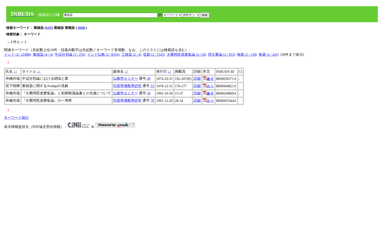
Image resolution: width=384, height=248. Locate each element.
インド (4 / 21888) (17, 54)
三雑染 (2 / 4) (131, 54)
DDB (82, 28)
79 (152, 100)
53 (152, 86)
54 (148, 93)
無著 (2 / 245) (269, 54)
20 (148, 78)
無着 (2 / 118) (247, 54)
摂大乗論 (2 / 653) (221, 54)
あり (210, 86)
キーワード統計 (16, 117)
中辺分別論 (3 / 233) (70, 54)
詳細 (197, 78)
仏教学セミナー (125, 78)
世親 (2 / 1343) (154, 54)
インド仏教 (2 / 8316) (103, 54)
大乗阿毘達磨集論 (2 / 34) (186, 54)
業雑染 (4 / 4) (43, 54)
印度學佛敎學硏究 (127, 86)
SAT (49, 28)
